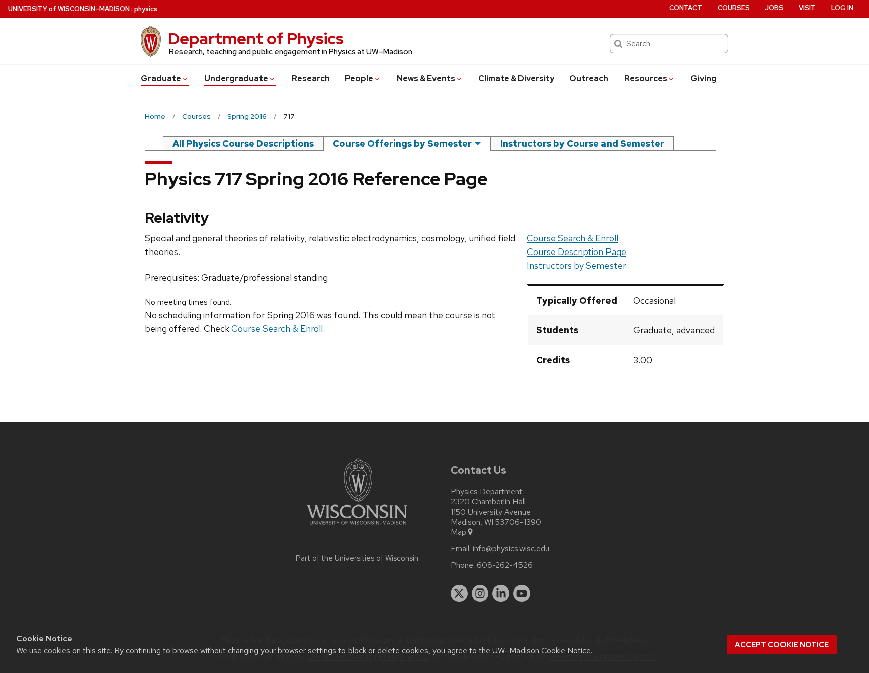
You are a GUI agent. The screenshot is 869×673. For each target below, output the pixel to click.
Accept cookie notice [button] (782, 645)
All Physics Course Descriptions (243, 143)
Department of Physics (256, 38)
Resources (645, 78)
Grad (161, 78)
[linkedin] (500, 593)
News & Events (426, 78)
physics (145, 9)
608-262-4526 (505, 565)
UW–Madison (69, 9)
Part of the (357, 558)
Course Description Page (576, 252)
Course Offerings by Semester (402, 143)
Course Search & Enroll (572, 238)
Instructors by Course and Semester (582, 143)
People (359, 78)
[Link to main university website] (357, 526)
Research (311, 78)
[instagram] (480, 593)
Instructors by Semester (576, 265)
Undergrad (236, 78)
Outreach (589, 78)
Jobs (774, 8)
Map (458, 532)
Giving (703, 78)
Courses (734, 8)
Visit (807, 8)
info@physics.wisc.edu (511, 549)
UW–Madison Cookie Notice (541, 650)
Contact (685, 8)
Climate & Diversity (516, 78)
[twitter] (459, 593)
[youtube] (522, 593)
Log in (842, 8)
